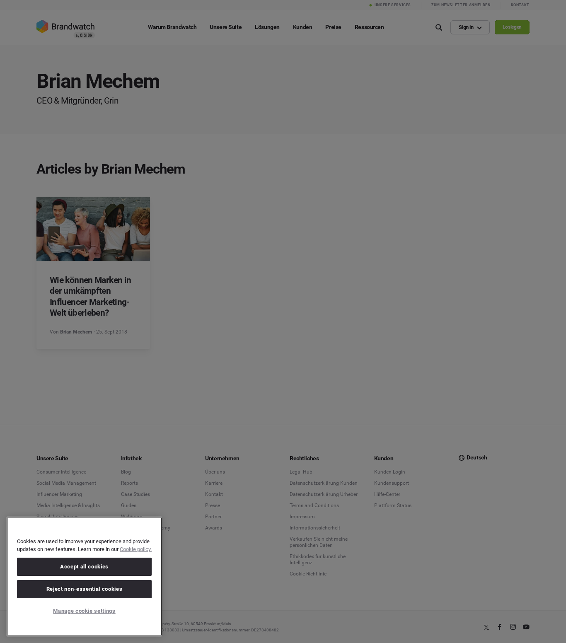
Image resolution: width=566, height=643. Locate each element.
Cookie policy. (136, 549)
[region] (84, 576)
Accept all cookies (84, 566)
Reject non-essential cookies (84, 589)
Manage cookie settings (84, 611)
